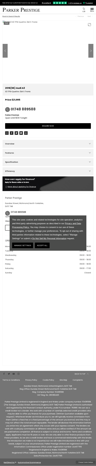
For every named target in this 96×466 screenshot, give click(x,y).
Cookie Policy (48, 380)
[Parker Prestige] (21, 10)
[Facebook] (4, 373)
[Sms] (21, 133)
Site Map (63, 380)
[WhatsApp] (26, 133)
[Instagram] (18, 373)
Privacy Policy (31, 380)
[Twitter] (8, 373)
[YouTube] (13, 373)
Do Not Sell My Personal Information (49, 238)
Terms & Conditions (11, 380)
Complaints (78, 380)
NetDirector (9, 462)
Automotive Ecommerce (29, 462)
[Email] (7, 133)
